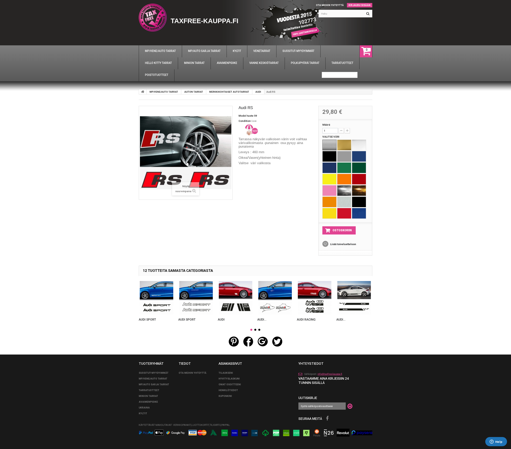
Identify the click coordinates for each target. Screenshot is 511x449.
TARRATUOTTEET (149, 390)
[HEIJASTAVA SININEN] (359, 213)
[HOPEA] (329, 145)
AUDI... (261, 319)
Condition (245, 120)
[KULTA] (344, 145)
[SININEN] (359, 156)
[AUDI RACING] (314, 298)
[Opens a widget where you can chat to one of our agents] (496, 442)
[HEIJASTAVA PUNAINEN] (344, 213)
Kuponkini (225, 396)
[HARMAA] (344, 156)
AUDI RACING (306, 319)
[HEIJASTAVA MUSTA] (359, 202)
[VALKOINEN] (359, 145)
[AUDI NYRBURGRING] (275, 298)
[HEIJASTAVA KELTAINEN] (329, 213)
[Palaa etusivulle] (143, 91)
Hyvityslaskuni (229, 378)
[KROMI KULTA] (359, 190)
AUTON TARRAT (193, 91)
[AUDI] (235, 298)
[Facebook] (327, 418)
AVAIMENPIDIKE (148, 401)
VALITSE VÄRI (331, 136)
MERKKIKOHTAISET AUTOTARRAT (229, 91)
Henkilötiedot (228, 390)
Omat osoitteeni (230, 384)
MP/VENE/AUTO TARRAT (164, 91)
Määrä (326, 124)
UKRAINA (144, 407)
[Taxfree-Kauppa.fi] (153, 18)
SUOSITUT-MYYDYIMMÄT (153, 373)
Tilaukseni (226, 373)
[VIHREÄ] (344, 168)
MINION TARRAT (148, 396)
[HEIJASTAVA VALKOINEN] (344, 202)
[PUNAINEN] (359, 179)
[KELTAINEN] (329, 179)
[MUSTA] (329, 156)
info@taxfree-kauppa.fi (330, 374)
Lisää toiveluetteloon (343, 244)
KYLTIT (143, 413)
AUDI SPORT (147, 319)
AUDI (258, 91)
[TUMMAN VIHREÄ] (359, 168)
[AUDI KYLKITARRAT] (354, 298)
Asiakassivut (230, 364)
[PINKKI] (329, 190)
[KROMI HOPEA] (344, 190)
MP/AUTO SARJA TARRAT (154, 384)
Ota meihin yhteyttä (330, 5)
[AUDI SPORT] (156, 298)
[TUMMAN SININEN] (329, 168)
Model (243, 115)
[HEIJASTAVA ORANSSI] (329, 202)
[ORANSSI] (344, 179)
